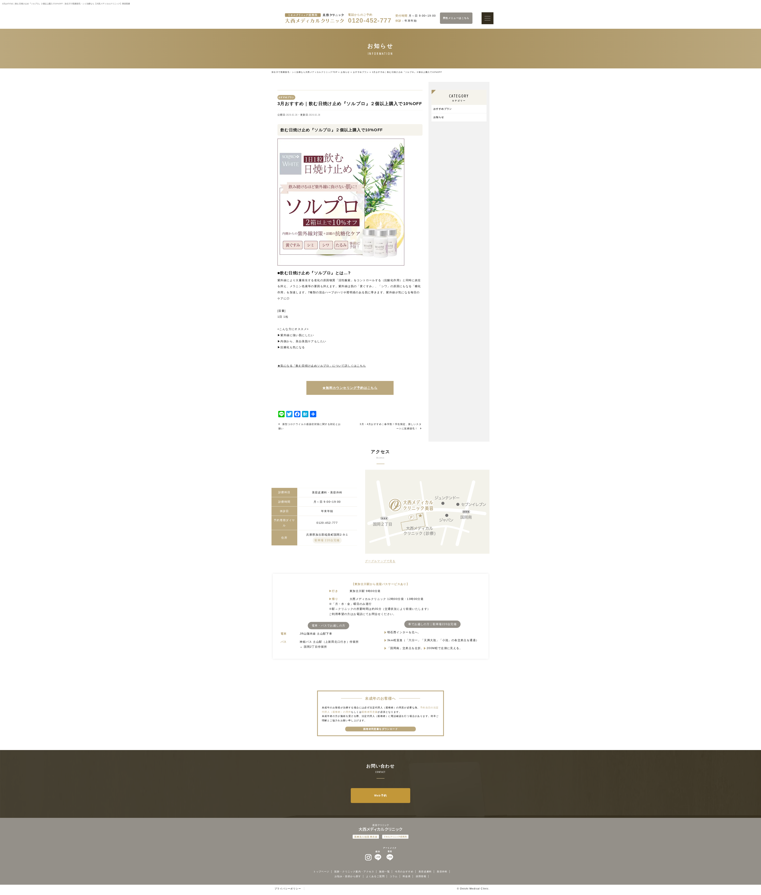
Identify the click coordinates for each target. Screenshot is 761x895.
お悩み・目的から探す (348, 876)
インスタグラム (368, 857)
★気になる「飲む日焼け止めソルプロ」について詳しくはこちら (321, 365)
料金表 (407, 876)
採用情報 (421, 876)
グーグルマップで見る (380, 561)
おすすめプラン (361, 72)
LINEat (378, 857)
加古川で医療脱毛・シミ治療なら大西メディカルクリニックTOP (304, 72)
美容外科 (442, 871)
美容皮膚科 (425, 871)
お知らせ (345, 72)
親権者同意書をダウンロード (380, 729)
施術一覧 (384, 871)
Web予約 (380, 795)
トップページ (321, 871)
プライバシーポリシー (287, 888)
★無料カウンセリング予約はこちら (350, 387)
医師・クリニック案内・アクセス (354, 871)
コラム (394, 876)
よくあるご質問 (375, 876)
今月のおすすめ (404, 871)
